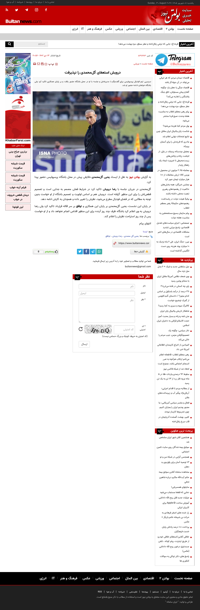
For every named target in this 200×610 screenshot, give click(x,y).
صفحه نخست (185, 29)
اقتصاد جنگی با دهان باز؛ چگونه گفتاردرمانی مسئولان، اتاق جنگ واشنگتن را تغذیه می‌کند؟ (175, 92)
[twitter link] (80, 251)
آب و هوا (10, 2)
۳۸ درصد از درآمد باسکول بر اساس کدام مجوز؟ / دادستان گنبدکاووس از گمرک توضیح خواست (173, 296)
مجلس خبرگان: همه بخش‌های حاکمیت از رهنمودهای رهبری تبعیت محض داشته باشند (175, 189)
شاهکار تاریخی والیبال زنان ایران (174, 311)
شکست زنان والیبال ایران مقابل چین (172, 131)
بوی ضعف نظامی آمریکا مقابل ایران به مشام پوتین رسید (173, 279)
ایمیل (143, 292)
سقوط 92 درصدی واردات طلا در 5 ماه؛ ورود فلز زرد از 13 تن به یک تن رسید (173, 378)
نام (144, 286)
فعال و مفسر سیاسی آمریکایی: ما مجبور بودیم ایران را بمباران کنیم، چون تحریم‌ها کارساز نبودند (174, 407)
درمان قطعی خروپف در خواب (18, 197)
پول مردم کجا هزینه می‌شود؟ (176, 126)
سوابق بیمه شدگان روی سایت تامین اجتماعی (173, 449)
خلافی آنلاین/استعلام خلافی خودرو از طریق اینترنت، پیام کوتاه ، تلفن (173, 539)
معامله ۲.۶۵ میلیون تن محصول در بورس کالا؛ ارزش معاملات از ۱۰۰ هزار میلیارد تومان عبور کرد (173, 175)
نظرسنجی (133, 592)
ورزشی (136, 64)
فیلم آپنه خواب (18, 187)
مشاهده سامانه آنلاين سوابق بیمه (174, 472)
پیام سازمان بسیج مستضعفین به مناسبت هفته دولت (174, 215)
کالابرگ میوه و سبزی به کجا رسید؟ (173, 306)
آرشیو (165, 592)
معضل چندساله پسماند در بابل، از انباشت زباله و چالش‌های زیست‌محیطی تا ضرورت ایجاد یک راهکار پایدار (173, 158)
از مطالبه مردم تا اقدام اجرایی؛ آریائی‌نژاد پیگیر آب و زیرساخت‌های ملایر (173, 393)
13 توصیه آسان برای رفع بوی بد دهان (175, 465)
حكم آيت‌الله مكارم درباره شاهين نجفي (174, 480)
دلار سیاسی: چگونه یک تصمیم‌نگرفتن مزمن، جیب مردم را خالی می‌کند (174, 335)
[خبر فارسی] (18, 118)
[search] (9, 44)
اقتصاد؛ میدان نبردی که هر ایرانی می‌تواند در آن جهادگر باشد (174, 80)
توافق (107, 236)
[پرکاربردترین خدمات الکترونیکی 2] (18, 73)
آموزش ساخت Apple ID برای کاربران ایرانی (175, 505)
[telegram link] (93, 251)
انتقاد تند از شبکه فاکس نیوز (176, 369)
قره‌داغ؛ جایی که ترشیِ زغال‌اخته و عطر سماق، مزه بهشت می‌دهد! (148, 44)
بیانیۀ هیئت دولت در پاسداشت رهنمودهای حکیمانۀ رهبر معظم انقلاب (174, 203)
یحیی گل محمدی (131, 236)
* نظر (143, 299)
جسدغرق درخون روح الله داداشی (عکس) (174, 549)
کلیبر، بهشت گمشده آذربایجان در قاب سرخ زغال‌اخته (173, 419)
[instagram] (36, 10)
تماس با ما (49, 2)
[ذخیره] (42, 63)
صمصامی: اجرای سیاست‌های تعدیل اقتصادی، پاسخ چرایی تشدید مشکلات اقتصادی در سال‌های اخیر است (173, 229)
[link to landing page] (175, 15)
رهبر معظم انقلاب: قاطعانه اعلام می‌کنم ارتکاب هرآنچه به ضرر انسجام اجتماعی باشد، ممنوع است (173, 359)
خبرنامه (20, 2)
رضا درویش (117, 236)
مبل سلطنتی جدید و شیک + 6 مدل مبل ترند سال (173, 269)
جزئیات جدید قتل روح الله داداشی (174, 497)
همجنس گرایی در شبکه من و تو (174, 457)
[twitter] (16, 10)
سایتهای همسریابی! (180, 487)
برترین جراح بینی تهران (18, 154)
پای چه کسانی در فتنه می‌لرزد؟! (175, 286)
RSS (100, 592)
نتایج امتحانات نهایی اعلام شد (175, 136)
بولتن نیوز (134, 177)
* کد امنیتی (143, 328)
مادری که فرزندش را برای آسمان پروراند (174, 144)
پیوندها (29, 2)
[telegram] (26, 9)
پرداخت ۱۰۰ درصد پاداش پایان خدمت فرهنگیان (175, 529)
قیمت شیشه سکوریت (18, 166)
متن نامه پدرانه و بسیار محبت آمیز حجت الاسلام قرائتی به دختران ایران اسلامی (173, 321)
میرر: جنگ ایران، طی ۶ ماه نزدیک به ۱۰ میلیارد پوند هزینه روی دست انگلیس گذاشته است (172, 246)
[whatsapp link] (99, 251)
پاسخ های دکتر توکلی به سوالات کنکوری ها (174, 559)
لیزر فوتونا (17, 207)
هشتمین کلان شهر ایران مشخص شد (174, 440)
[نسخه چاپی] (34, 63)
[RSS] (8, 10)
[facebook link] (86, 251)
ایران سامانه (172, 602)
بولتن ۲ (170, 29)
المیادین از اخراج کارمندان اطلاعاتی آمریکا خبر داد (173, 347)
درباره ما (38, 2)
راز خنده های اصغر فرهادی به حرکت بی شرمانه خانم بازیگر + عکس (175, 517)
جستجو (156, 592)
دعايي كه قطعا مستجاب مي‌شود (174, 492)
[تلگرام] (175, 60)
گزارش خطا (139, 251)
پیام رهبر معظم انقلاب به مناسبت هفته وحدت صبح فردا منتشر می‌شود (173, 116)
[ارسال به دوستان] (38, 63)
